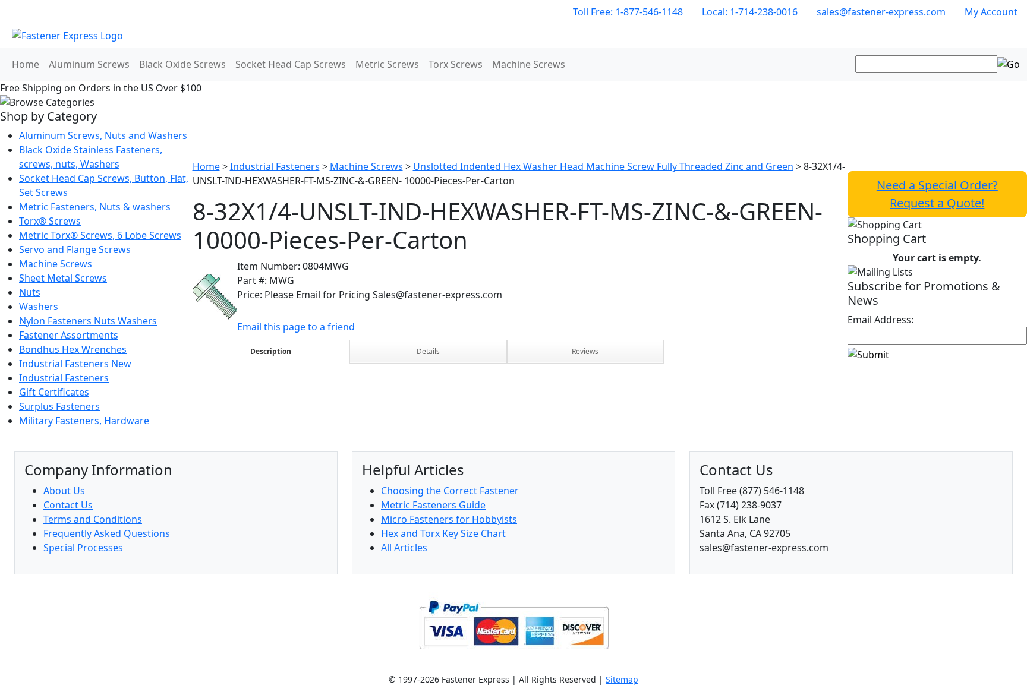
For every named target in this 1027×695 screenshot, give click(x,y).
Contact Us (68, 504)
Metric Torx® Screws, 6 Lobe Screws (100, 235)
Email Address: (880, 319)
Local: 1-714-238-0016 (750, 11)
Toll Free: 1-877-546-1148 (628, 11)
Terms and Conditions (92, 519)
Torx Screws (456, 64)
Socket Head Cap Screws (290, 64)
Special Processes (83, 547)
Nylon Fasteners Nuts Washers (88, 320)
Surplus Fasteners (59, 406)
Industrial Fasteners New (75, 363)
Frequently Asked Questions (106, 533)
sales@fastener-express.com (881, 11)
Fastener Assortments (68, 335)
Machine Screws (528, 64)
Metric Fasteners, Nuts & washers (95, 206)
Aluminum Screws (89, 64)
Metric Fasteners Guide (433, 504)
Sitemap (622, 679)
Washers (38, 306)
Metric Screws (387, 64)
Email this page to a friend (296, 326)
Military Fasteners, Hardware (84, 420)
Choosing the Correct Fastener (450, 490)
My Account (991, 11)
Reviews (585, 351)
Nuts (29, 292)
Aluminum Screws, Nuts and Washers (103, 135)
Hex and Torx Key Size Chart (443, 533)
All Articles (404, 547)
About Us (64, 490)
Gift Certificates (54, 392)
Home (25, 64)
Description (270, 351)
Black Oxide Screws (182, 64)
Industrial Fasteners (64, 377)
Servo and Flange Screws (75, 249)
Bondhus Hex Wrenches (73, 349)
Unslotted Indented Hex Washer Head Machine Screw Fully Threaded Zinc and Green (603, 166)
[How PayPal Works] (514, 623)
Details (428, 351)
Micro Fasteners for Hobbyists (449, 519)
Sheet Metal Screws (63, 278)
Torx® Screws (50, 221)
